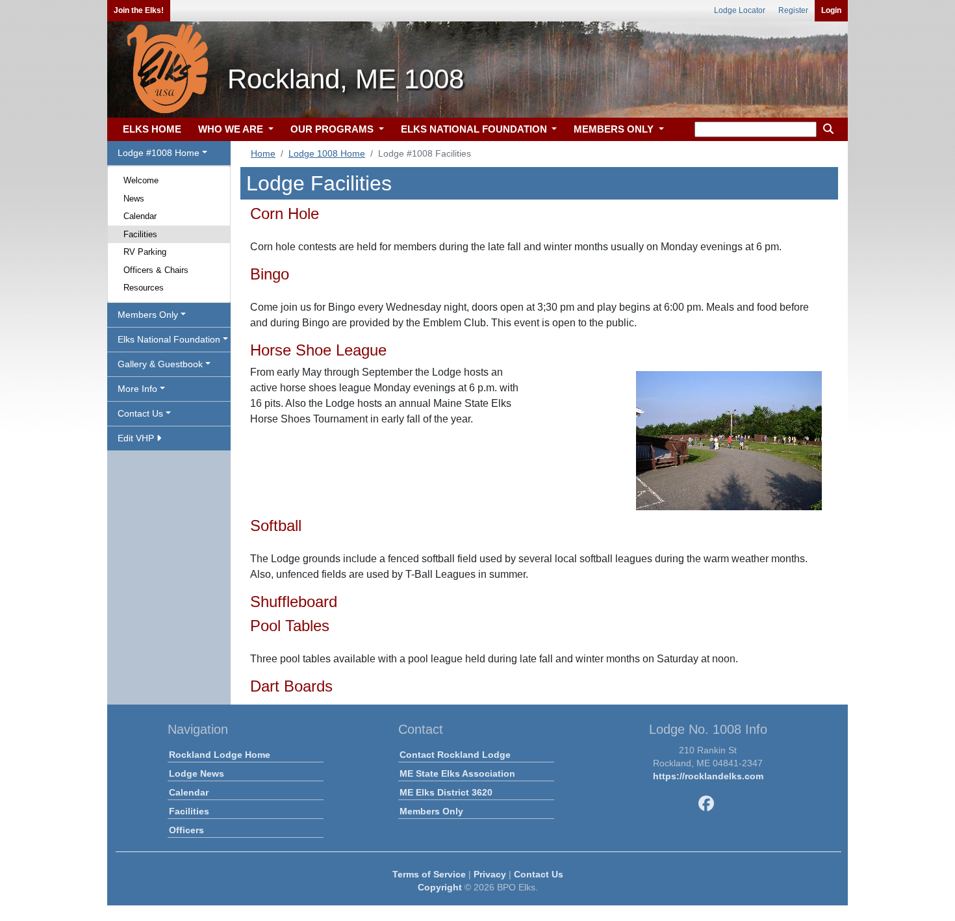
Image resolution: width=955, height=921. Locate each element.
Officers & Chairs (155, 270)
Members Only (431, 811)
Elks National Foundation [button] (169, 339)
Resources (143, 287)
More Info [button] (137, 388)
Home (263, 153)
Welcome (141, 180)
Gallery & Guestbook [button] (160, 364)
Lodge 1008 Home (326, 153)
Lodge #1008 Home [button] (158, 153)
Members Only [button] (148, 314)
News (133, 198)
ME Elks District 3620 (446, 792)
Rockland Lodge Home (219, 754)
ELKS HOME (152, 129)
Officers (186, 830)
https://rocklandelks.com (708, 776)
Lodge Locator (739, 10)
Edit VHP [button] (137, 438)
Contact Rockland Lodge (455, 754)
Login (831, 10)
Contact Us (538, 874)
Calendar (140, 216)
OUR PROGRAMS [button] (333, 129)
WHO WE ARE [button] (232, 129)
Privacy (490, 874)
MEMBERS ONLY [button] (615, 129)
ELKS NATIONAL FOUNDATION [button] (475, 129)
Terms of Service (429, 874)
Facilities (140, 234)
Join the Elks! (139, 10)
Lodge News (196, 773)
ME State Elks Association (457, 773)
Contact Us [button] (140, 413)
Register (793, 10)
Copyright (440, 887)
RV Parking (144, 252)
